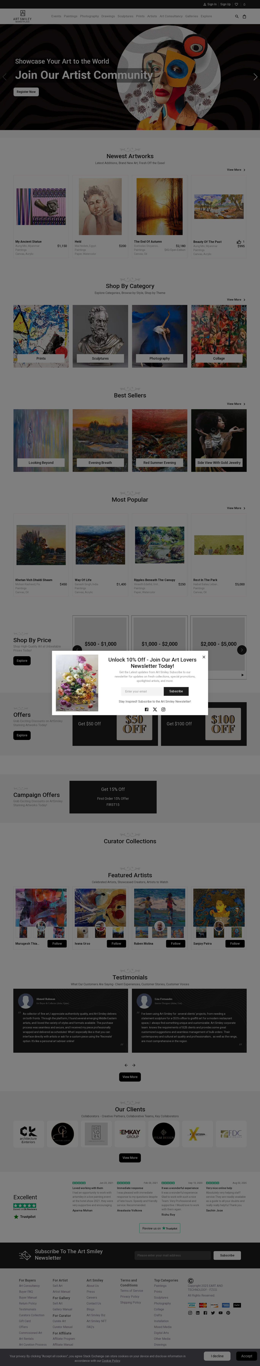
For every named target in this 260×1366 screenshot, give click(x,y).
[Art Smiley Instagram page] (163, 709)
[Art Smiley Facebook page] (146, 709)
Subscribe (176, 691)
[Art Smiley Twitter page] (155, 709)
